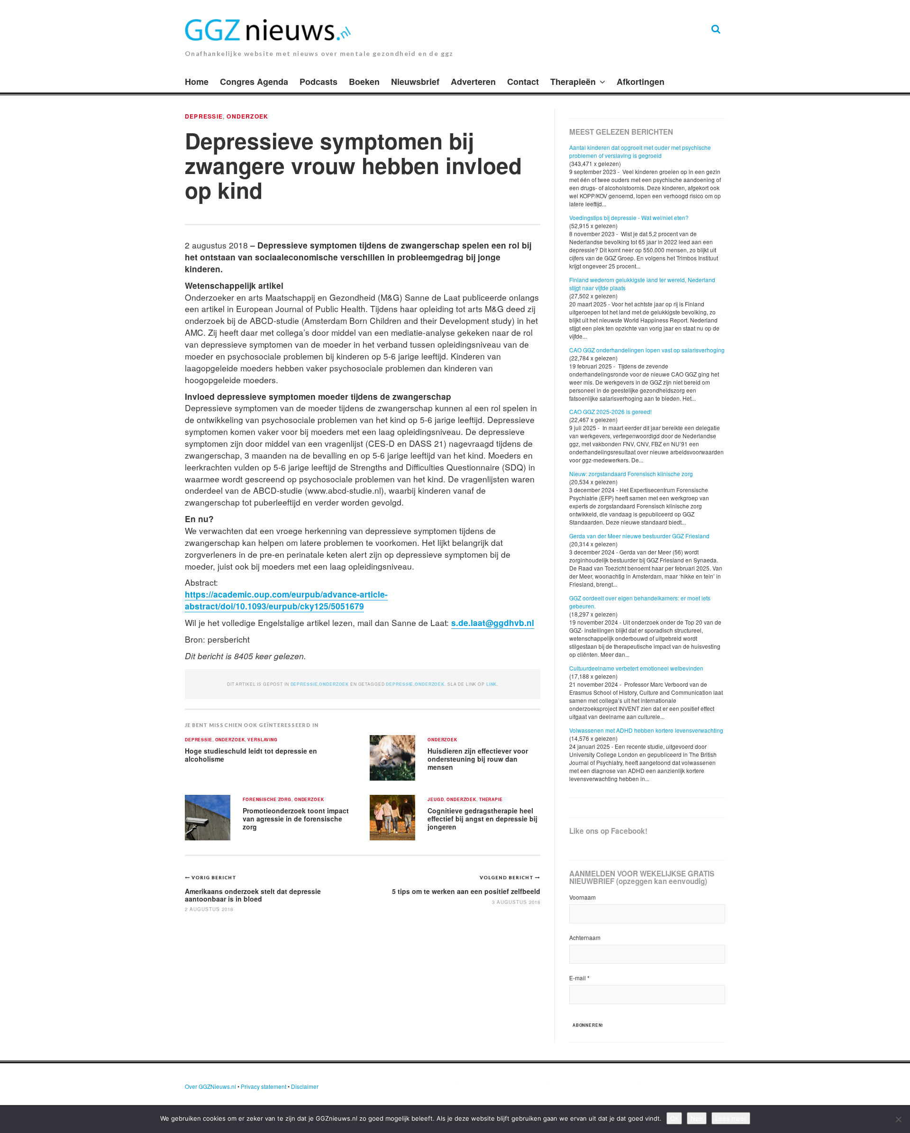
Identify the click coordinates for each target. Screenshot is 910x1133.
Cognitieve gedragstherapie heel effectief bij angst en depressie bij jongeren (482, 818)
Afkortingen (640, 81)
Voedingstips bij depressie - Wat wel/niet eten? (629, 217)
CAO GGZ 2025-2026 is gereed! (610, 411)
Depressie (204, 116)
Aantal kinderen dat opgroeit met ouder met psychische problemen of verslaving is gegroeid (640, 151)
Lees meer (730, 1118)
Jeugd (436, 800)
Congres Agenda (254, 81)
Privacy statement (263, 1086)
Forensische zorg (267, 800)
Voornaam (582, 897)
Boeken (364, 81)
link (491, 684)
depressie (399, 684)
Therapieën (573, 81)
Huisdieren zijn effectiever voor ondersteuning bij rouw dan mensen (478, 758)
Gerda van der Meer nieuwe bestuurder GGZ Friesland (639, 536)
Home (197, 81)
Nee (697, 1118)
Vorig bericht (214, 877)
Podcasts (318, 81)
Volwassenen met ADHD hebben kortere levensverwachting (646, 730)
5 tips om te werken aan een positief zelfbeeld (466, 891)
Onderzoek (247, 116)
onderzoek (430, 684)
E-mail (579, 978)
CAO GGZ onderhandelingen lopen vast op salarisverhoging (647, 350)
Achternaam (585, 937)
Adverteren (473, 81)
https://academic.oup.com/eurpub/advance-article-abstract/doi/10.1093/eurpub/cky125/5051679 (286, 600)
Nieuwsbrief (415, 81)
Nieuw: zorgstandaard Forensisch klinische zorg (631, 474)
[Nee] (898, 1119)
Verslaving (262, 740)
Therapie (491, 800)
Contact (523, 81)
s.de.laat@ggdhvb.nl (492, 622)
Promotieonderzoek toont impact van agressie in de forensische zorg (296, 818)
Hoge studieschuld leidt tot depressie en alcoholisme (251, 755)
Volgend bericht (507, 877)
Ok (674, 1118)
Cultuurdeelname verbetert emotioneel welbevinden (636, 668)
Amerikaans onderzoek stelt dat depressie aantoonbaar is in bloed (253, 894)
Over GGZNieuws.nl (210, 1086)
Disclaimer (304, 1086)
